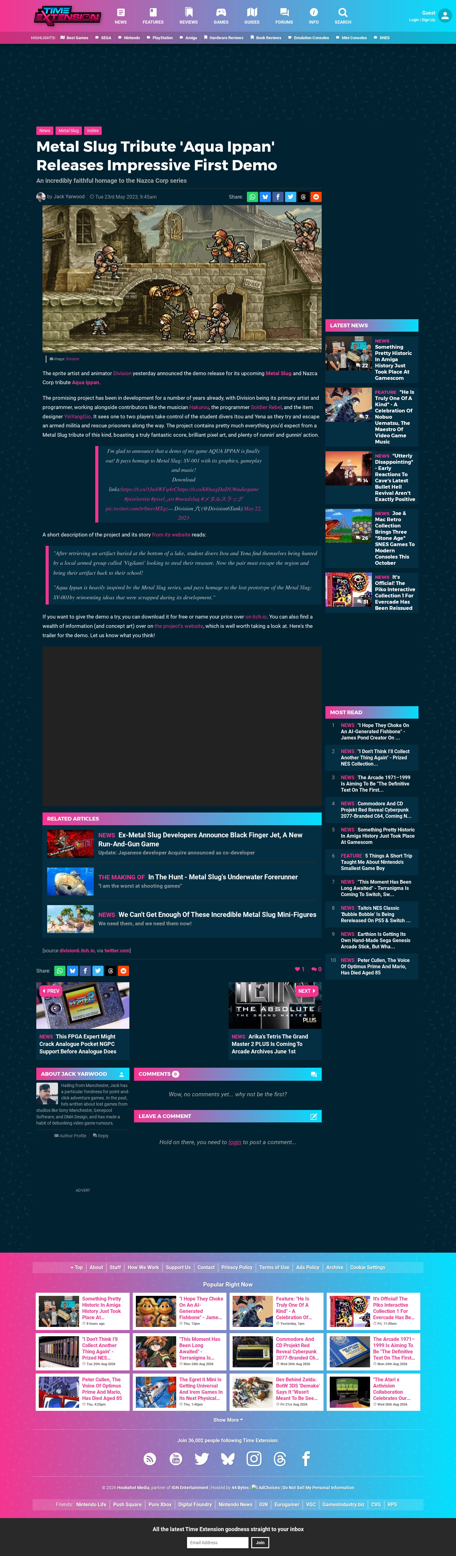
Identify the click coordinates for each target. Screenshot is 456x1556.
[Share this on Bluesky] (265, 197)
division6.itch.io (77, 951)
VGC (311, 1505)
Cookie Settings (367, 1267)
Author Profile (72, 1136)
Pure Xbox (160, 1505)
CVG (376, 1505)
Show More (226, 1420)
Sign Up (428, 19)
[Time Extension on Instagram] (254, 1460)
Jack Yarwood (69, 197)
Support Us (178, 1267)
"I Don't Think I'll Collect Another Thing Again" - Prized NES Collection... (375, 757)
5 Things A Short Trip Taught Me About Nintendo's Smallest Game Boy (376, 862)
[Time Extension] (67, 16)
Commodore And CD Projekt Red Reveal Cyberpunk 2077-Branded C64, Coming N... (376, 810)
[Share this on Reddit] (316, 197)
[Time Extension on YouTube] (175, 1460)
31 (365, 602)
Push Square (127, 1505)
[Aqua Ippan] (182, 278)
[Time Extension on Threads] (280, 1460)
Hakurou (199, 407)
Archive (334, 1267)
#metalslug (187, 498)
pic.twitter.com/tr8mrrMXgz (137, 508)
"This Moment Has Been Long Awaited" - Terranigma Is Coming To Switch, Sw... (376, 888)
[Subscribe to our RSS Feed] (149, 1460)
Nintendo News (236, 1505)
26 (364, 538)
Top (78, 1267)
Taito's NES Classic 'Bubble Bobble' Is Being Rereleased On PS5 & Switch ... (376, 914)
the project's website (178, 626)
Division (72, 359)
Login (414, 19)
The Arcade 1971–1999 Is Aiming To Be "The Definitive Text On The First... (375, 784)
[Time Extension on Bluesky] (228, 1460)
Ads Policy (308, 1267)
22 (364, 366)
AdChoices (269, 1487)
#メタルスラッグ (222, 498)
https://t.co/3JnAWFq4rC (149, 489)
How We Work (143, 1267)
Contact (206, 1267)
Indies (93, 130)
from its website (171, 535)
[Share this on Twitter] (290, 197)
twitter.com (117, 951)
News (44, 130)
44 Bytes (240, 1487)
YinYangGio (77, 416)
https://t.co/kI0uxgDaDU (205, 489)
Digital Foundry (195, 1505)
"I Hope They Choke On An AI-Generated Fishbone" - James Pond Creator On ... (375, 731)
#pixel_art (162, 498)
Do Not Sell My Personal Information (318, 1487)
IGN (263, 1505)
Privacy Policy (237, 1267)
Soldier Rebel (266, 407)
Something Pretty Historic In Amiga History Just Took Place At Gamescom (378, 836)
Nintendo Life (91, 1505)
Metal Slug (69, 130)
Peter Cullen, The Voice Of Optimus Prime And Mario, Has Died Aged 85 (375, 966)
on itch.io (256, 617)
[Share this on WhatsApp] (252, 197)
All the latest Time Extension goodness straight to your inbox (228, 1529)
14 (365, 481)
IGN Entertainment (190, 1487)
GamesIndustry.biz (343, 1505)
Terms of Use (274, 1267)
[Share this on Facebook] (278, 197)
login (235, 1142)
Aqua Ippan (85, 382)
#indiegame (246, 489)
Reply (103, 1136)
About (96, 1267)
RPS (392, 1505)
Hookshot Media (133, 1487)
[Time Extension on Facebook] (306, 1460)
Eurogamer (287, 1505)
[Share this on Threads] (303, 197)
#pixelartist (137, 498)
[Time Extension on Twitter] (201, 1460)
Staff (115, 1267)
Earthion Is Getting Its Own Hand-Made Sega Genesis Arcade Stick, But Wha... (375, 940)
